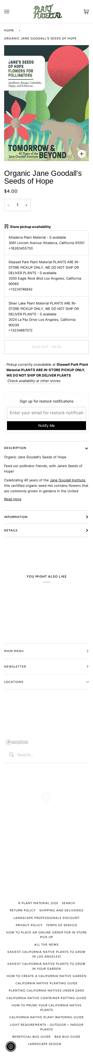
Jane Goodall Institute (67, 480)
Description (15, 448)
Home (9, 30)
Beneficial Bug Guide (31, 1036)
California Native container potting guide (46, 998)
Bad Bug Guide (68, 1036)
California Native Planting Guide (47, 983)
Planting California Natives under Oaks (46, 990)
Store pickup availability (30, 227)
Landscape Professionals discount (46, 918)
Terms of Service (62, 925)
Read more (12, 499)
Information (16, 517)
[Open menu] (12, 11)
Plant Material (36, 903)
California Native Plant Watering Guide (46, 1017)
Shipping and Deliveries (61, 910)
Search (68, 903)
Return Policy (23, 910)
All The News (46, 944)
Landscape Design (44, 1044)
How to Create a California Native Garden (47, 976)
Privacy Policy (29, 925)
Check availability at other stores (33, 381)
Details (11, 530)
